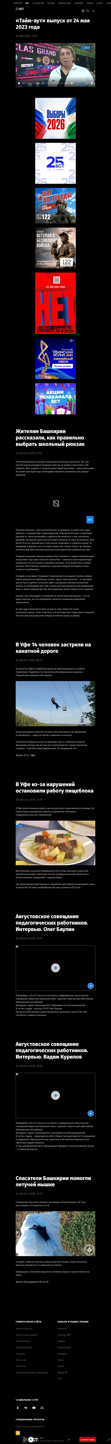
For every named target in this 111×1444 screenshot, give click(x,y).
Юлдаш (51, 3)
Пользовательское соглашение (32, 1372)
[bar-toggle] (94, 11)
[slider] (42, 83)
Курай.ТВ (62, 1372)
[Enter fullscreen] (109, 1440)
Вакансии (21, 1360)
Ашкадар (79, 3)
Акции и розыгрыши (26, 1335)
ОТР (59, 1379)
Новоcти (18, 3)
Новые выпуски (24, 1328)
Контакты (21, 1366)
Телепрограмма (24, 1347)
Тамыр (90, 3)
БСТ (27, 3)
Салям (99, 3)
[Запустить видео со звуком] (55, 967)
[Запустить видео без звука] (91, 986)
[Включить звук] (90, 519)
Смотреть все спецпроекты (30, 1426)
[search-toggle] (88, 11)
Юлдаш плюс (64, 3)
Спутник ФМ (38, 3)
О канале (20, 1353)
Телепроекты (23, 1341)
